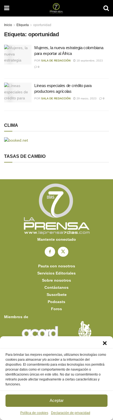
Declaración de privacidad (70, 413)
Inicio (8, 25)
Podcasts (56, 301)
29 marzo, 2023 (86, 98)
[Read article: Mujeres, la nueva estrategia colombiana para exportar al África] (18, 55)
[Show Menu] (6, 8)
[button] (105, 343)
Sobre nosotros (56, 280)
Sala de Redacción (55, 60)
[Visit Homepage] (56, 8)
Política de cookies (34, 413)
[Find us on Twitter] (63, 252)
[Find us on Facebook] (50, 252)
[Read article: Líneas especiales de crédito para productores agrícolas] (18, 92)
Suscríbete (57, 294)
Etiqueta (22, 25)
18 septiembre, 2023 (89, 60)
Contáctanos (56, 287)
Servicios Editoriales (56, 273)
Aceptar (57, 400)
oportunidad (42, 25)
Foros (56, 309)
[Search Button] (106, 8)
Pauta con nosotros (56, 266)
